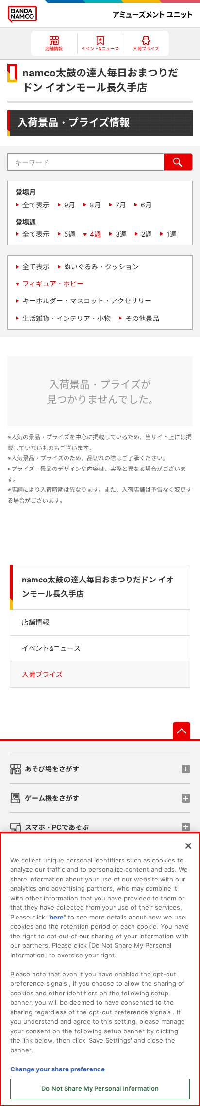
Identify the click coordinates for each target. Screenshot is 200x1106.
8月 (95, 205)
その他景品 (142, 318)
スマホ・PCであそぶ (57, 827)
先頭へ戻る (181, 730)
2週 (146, 234)
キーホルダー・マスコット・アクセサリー (86, 301)
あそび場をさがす (52, 769)
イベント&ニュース (51, 648)
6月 (146, 205)
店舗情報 (35, 622)
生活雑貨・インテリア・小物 (66, 318)
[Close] (188, 846)
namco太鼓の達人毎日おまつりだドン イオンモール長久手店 (98, 587)
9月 (69, 205)
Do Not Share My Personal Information (100, 1088)
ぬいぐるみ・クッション (101, 266)
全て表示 (36, 205)
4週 (95, 234)
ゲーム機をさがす (52, 798)
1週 (172, 234)
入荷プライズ (42, 674)
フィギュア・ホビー (52, 284)
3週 (121, 234)
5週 (69, 234)
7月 (121, 205)
